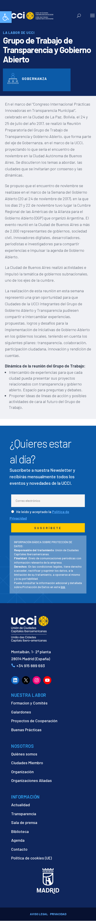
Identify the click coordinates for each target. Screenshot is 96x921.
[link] (6, 17)
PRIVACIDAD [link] (58, 914)
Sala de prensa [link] (24, 822)
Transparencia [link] (23, 813)
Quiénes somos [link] (24, 753)
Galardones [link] (21, 711)
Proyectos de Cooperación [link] (34, 720)
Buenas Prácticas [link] (26, 729)
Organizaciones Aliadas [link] (31, 780)
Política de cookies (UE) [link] (31, 857)
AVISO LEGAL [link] (39, 914)
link (63, 587)
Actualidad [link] (20, 804)
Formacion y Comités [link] (29, 702)
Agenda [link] (18, 840)
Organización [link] (22, 771)
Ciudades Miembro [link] (27, 762)
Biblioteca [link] (20, 831)
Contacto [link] (19, 849)
